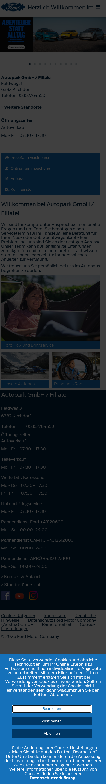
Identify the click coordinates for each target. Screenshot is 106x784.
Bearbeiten (51, 708)
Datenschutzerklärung (52, 778)
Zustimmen (52, 721)
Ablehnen (52, 733)
